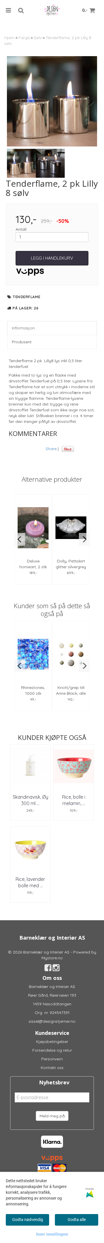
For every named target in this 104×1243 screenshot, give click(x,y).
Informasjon (23, 328)
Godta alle (77, 1219)
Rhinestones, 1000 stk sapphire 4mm (33, 693)
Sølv (38, 37)
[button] (19, 539)
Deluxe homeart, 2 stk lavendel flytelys (33, 566)
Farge (24, 37)
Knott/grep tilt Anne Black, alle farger (71, 693)
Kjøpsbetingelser (52, 1041)
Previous (15, 101)
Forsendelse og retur (52, 1050)
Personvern (52, 1059)
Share (51, 448)
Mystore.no (52, 957)
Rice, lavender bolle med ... (30, 882)
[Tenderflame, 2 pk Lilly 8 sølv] (52, 101)
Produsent (21, 341)
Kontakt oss (52, 1067)
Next (88, 101)
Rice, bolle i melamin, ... (73, 800)
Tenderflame (26, 296)
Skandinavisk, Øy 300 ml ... (30, 800)
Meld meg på (52, 1116)
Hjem (9, 37)
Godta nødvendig (27, 1219)
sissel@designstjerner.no (52, 1021)
